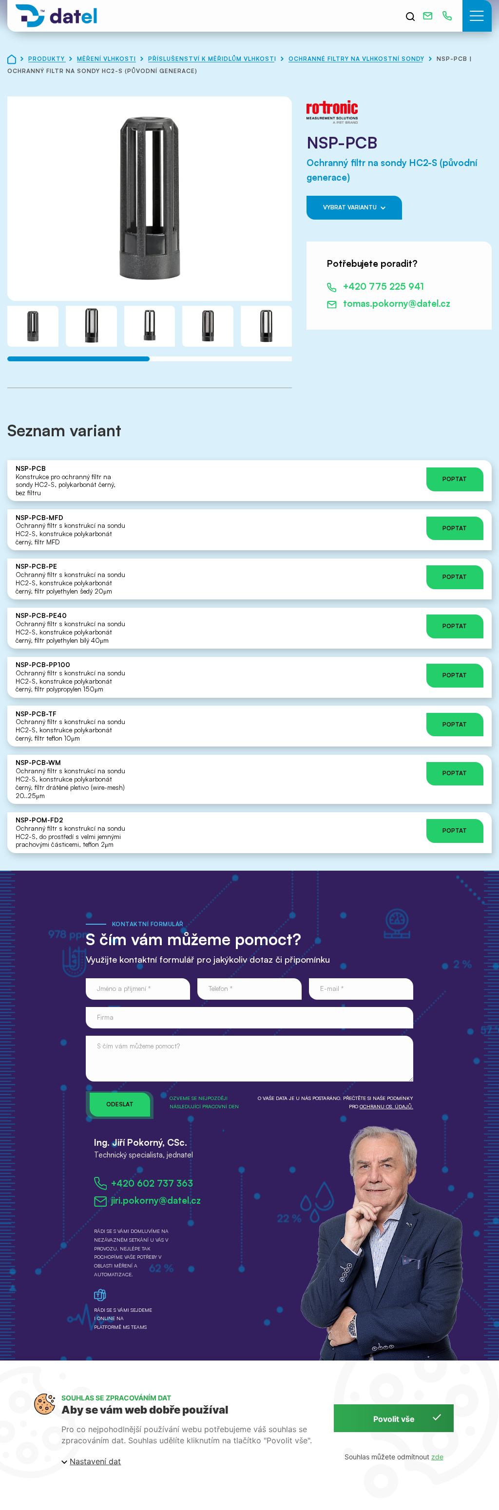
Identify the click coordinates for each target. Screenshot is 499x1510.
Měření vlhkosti (107, 58)
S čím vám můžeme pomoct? (138, 1046)
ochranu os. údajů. (386, 1106)
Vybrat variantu (350, 207)
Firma (105, 1017)
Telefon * (220, 988)
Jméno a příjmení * (124, 988)
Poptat (454, 479)
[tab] (78, 358)
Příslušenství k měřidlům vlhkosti (213, 58)
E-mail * (332, 988)
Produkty (47, 58)
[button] (477, 16)
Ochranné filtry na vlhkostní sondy (357, 58)
